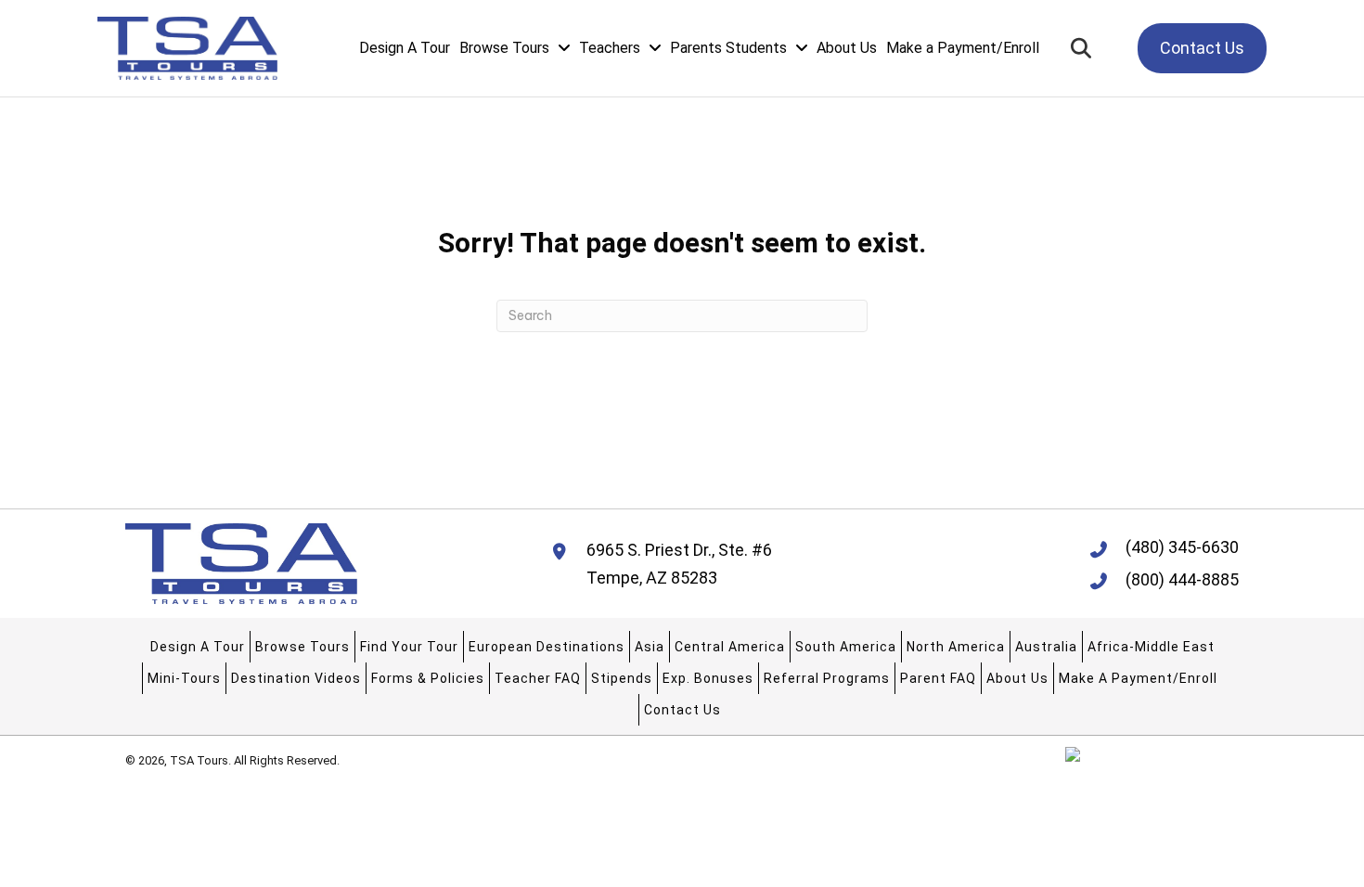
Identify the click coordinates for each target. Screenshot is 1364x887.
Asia (649, 646)
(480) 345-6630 (1182, 547)
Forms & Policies (427, 678)
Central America (730, 646)
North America (956, 646)
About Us (1017, 678)
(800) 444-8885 (1182, 579)
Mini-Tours (184, 678)
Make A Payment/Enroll (1138, 678)
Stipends (621, 678)
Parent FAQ (938, 678)
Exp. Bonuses (708, 678)
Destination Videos (296, 678)
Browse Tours (302, 646)
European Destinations (546, 646)
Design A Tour (197, 646)
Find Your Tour (409, 646)
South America (845, 646)
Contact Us (682, 709)
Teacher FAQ (538, 678)
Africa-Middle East (1151, 646)
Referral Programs (827, 678)
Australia (1046, 646)
